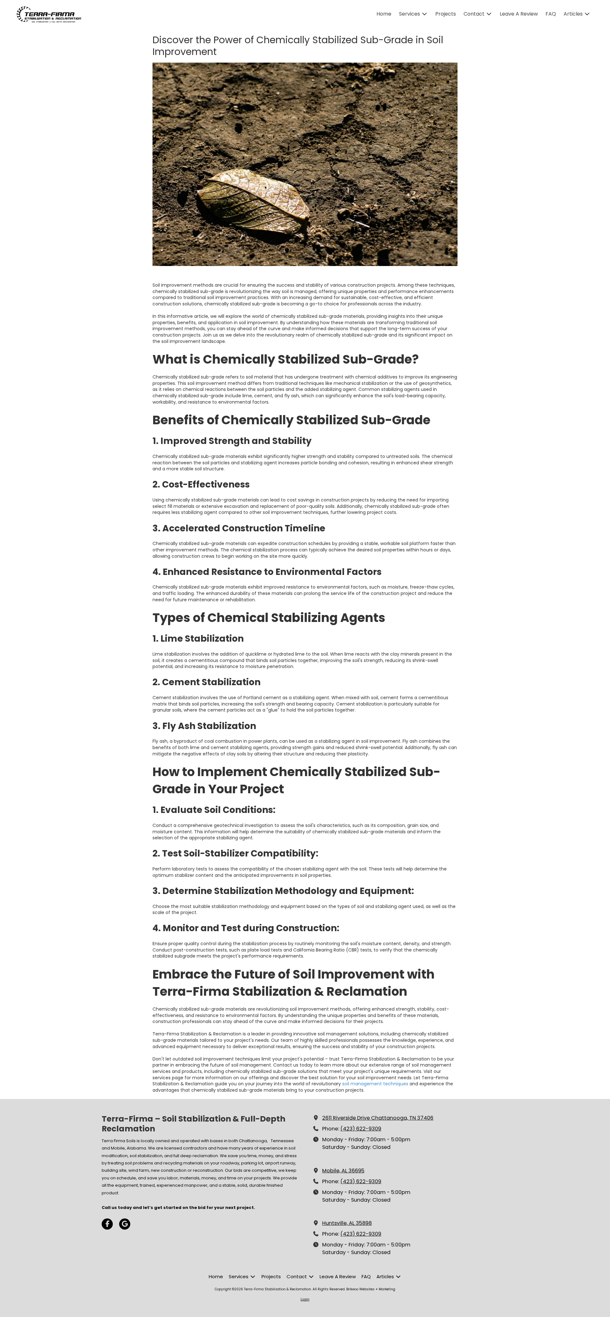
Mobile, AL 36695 (343, 1170)
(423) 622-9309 (360, 1128)
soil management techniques (375, 1084)
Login (305, 1299)
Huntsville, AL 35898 (347, 1223)
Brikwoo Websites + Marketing (370, 1289)
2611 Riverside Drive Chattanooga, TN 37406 (377, 1118)
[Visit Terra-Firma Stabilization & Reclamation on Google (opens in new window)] (124, 1224)
